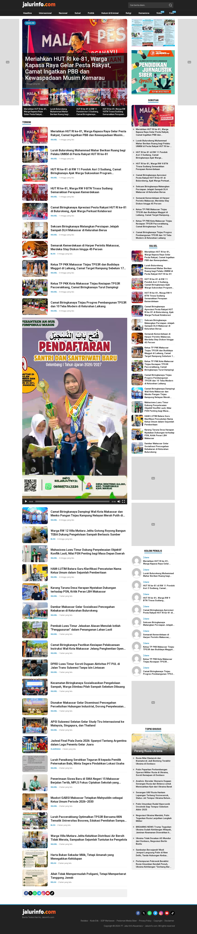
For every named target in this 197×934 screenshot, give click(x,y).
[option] (74, 53)
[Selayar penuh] (123, 501)
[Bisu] (118, 501)
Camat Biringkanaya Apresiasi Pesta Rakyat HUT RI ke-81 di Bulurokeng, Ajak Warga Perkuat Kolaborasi (88, 209)
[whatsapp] (35, 893)
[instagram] (43, 893)
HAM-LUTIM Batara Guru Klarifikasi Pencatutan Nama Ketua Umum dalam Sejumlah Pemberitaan (86, 570)
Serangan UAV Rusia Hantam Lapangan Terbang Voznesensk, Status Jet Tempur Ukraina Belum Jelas (153, 796)
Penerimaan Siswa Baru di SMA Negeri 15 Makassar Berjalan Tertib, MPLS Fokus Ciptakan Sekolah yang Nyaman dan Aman (85, 782)
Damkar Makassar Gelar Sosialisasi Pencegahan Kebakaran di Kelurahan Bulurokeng (83, 608)
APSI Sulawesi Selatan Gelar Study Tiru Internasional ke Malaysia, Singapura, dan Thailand (87, 723)
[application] (74, 411)
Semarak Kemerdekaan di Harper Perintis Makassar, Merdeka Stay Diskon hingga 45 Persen (85, 247)
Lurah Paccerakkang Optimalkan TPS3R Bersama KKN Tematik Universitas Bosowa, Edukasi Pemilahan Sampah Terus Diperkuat (88, 820)
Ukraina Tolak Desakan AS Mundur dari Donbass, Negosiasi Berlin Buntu (153, 841)
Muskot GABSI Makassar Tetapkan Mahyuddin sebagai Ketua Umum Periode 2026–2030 (87, 799)
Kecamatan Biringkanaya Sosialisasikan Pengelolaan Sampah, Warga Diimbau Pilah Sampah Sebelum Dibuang (88, 684)
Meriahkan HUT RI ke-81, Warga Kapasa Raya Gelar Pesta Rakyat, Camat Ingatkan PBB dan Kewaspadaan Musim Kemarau (35, 115)
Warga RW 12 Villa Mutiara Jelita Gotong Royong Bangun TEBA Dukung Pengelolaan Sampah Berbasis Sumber (88, 532)
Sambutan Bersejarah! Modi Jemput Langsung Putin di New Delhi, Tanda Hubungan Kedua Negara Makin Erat (152, 854)
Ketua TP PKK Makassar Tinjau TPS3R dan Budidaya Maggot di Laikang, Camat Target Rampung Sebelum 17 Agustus (87, 268)
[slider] (72, 501)
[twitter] (30, 893)
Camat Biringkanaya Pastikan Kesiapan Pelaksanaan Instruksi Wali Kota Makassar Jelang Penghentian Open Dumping (87, 648)
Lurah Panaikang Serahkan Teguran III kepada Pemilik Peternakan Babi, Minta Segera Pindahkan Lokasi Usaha (87, 761)
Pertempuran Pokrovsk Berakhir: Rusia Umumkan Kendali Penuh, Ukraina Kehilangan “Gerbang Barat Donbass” (153, 865)
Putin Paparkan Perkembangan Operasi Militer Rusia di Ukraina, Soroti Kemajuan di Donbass (152, 772)
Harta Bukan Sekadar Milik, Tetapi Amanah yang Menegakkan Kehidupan (82, 856)
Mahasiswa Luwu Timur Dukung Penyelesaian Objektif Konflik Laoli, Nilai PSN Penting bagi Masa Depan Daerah (88, 551)
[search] (170, 5)
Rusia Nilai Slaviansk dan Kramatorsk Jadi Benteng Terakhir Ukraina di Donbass (153, 761)
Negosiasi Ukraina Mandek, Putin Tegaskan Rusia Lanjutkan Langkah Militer (154, 818)
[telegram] (39, 893)
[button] (74, 411)
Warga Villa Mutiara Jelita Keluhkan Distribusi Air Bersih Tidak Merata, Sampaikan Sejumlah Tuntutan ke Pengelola (89, 837)
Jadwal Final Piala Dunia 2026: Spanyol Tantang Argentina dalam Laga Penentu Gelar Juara (88, 742)
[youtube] (48, 893)
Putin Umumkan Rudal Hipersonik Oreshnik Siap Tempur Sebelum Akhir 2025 (153, 807)
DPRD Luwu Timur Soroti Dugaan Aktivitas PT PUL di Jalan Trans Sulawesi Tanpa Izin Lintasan (85, 665)
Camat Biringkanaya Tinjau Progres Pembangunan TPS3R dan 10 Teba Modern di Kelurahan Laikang (88, 304)
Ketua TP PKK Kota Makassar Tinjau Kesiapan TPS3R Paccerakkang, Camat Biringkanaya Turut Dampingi (85, 285)
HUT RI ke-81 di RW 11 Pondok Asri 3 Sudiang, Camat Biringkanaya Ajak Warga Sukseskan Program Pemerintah (87, 114)
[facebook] (26, 893)
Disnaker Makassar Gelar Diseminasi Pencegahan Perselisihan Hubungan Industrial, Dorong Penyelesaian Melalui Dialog (87, 706)
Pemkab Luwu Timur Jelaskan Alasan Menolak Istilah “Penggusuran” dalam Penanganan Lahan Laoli (85, 627)
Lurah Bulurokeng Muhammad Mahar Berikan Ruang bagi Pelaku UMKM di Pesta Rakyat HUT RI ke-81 (72, 71)
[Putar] (26, 501)
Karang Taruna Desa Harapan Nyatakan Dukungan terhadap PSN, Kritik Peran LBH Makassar (83, 589)
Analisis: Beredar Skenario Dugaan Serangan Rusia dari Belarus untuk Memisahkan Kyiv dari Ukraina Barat (154, 784)
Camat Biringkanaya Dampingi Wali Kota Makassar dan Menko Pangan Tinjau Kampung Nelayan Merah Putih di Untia (87, 515)
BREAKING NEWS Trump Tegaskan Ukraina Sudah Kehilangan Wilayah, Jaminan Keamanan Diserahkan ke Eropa (153, 831)
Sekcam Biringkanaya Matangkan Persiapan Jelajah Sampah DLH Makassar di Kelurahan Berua (85, 228)
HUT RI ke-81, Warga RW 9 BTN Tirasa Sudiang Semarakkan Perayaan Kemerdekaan (114, 113)
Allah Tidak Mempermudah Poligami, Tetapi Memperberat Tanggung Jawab (88, 875)
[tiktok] (52, 893)
